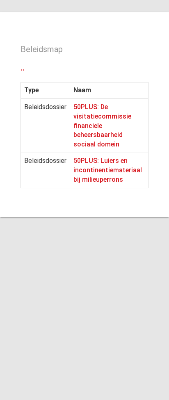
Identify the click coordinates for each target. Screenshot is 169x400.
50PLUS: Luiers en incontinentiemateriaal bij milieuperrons (107, 170)
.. (23, 68)
